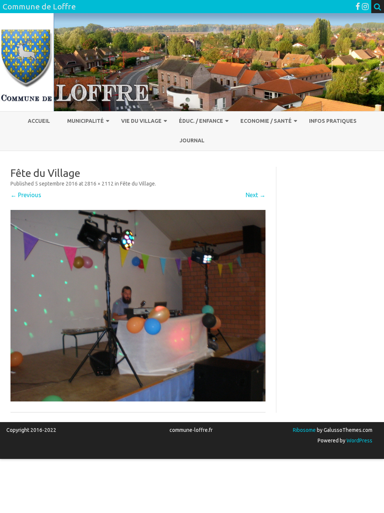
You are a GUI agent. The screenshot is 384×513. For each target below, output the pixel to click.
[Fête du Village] (138, 305)
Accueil (39, 121)
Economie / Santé (266, 121)
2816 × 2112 (99, 184)
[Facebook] (358, 6)
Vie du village (141, 121)
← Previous (25, 195)
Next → (256, 195)
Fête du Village (137, 184)
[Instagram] (365, 6)
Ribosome (304, 430)
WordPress (358, 441)
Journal (192, 140)
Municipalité (85, 121)
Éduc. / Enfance (201, 121)
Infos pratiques (333, 121)
